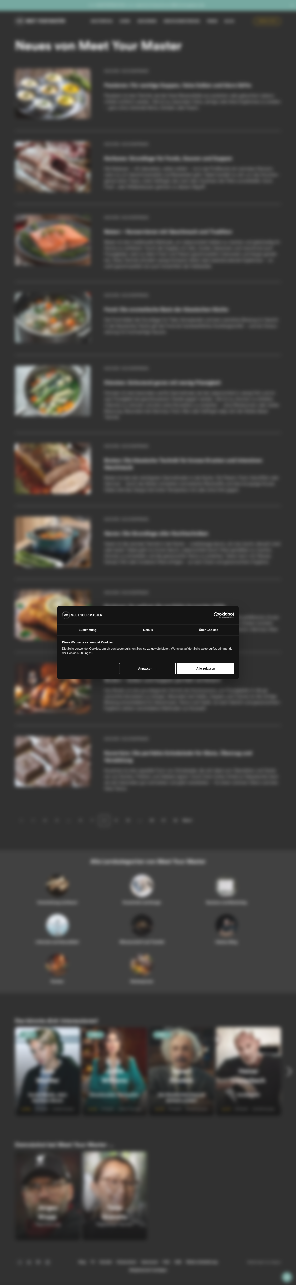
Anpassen (145, 668)
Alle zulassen (205, 668)
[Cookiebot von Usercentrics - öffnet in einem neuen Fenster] (216, 615)
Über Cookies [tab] (208, 630)
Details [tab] (148, 630)
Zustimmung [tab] (87, 630)
